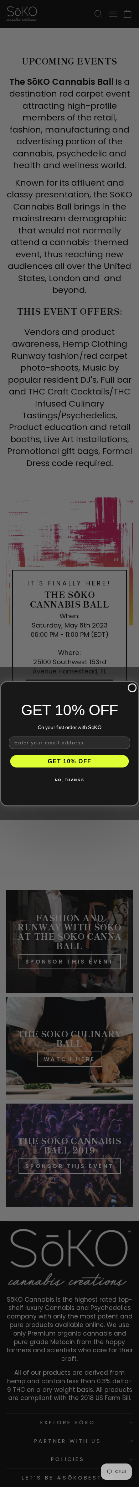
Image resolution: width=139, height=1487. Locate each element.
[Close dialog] (132, 687)
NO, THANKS (69, 779)
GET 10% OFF (69, 761)
